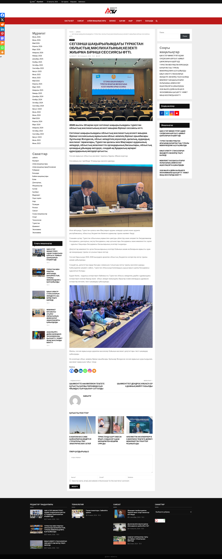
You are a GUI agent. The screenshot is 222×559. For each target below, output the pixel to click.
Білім (34, 179)
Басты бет (69, 21)
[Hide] (1, 57)
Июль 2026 (36, 37)
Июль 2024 (36, 112)
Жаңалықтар (37, 186)
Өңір (131, 21)
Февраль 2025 (37, 90)
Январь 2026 (37, 56)
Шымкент (36, 226)
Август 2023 (37, 137)
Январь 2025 (37, 93)
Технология (36, 220)
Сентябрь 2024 (38, 106)
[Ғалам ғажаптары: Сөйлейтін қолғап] (78, 514)
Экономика (36, 229)
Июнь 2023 (36, 143)
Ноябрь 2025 (37, 62)
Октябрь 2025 (37, 65)
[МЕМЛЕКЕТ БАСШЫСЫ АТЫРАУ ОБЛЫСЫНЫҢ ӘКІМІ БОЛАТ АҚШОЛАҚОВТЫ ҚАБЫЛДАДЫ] (38, 313)
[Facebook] (72, 371)
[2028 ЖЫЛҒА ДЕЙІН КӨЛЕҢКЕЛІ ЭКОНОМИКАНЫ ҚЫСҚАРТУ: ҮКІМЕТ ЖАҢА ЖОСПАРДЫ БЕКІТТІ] (38, 335)
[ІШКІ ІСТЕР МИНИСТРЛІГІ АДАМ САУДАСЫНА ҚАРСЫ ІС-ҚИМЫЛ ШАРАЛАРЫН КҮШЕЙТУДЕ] (38, 252)
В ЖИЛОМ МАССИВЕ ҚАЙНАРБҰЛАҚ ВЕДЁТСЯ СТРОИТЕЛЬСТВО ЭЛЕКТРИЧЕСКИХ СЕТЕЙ (80, 440)
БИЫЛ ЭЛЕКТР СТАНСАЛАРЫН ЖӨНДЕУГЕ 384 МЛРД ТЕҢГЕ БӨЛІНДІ (53, 296)
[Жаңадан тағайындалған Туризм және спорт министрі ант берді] (119, 514)
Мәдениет (36, 195)
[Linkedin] (81, 371)
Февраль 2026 (37, 53)
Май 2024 (36, 118)
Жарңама (73, 2)
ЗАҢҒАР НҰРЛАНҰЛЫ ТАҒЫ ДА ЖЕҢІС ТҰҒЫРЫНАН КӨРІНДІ (138, 539)
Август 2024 (37, 109)
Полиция (35, 204)
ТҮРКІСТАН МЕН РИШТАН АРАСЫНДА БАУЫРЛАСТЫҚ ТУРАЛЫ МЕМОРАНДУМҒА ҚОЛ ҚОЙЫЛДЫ (54, 275)
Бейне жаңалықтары (40, 176)
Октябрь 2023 (37, 131)
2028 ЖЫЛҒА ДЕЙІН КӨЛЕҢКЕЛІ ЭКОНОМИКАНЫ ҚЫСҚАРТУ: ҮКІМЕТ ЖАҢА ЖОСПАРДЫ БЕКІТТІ (54, 337)
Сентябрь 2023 (38, 134)
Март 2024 (36, 125)
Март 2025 (36, 87)
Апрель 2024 (37, 121)
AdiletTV (74, 56)
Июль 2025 (36, 74)
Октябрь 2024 (37, 103)
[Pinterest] (2, 33)
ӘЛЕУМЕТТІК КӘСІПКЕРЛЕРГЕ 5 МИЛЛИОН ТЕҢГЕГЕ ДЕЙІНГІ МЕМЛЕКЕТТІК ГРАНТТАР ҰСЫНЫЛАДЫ (139, 440)
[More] (94, 371)
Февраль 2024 (37, 128)
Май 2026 (36, 43)
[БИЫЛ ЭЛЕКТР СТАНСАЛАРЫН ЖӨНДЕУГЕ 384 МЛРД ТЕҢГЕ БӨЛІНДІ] (38, 295)
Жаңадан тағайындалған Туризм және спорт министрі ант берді (138, 512)
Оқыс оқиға (36, 198)
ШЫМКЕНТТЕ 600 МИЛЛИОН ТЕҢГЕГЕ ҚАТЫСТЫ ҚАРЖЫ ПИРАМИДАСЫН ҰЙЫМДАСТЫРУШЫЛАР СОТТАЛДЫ (87, 386)
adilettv (72, 40)
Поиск (162, 32)
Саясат (80, 21)
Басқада (149, 21)
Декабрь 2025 (37, 59)
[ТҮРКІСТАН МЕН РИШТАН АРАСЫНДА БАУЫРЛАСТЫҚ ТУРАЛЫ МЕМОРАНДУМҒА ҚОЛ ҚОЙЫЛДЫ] (38, 272)
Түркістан (36, 223)
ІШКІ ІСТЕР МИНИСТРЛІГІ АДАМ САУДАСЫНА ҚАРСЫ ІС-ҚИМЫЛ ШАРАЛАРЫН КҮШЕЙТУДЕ (54, 254)
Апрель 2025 (37, 84)
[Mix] (2, 43)
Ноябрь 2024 (37, 99)
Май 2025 (36, 81)
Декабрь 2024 (37, 96)
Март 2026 (36, 49)
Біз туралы (65, 2)
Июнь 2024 (36, 115)
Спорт (139, 21)
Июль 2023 (36, 140)
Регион (35, 208)
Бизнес (112, 21)
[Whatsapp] (85, 371)
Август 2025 (37, 71)
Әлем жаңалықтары (96, 21)
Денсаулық (36, 182)
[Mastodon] (2, 38)
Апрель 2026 (37, 46)
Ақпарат (35, 161)
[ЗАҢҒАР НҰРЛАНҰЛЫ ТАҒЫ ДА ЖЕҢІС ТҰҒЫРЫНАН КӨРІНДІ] (119, 540)
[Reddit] (2, 24)
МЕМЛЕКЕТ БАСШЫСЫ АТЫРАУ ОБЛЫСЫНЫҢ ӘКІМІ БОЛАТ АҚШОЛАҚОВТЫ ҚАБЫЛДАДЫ (53, 316)
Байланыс (82, 2)
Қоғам (122, 21)
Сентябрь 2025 (38, 68)
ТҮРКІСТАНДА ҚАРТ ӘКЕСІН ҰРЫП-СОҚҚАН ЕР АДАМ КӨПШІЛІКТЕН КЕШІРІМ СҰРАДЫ (110, 440)
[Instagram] (90, 371)
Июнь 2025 (36, 78)
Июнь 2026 (36, 40)
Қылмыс (35, 192)
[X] (76, 371)
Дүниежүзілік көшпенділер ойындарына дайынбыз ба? (138, 525)
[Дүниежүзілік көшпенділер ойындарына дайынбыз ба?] (119, 527)
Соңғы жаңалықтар (39, 214)
